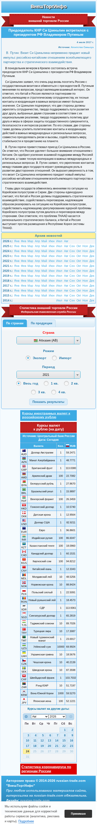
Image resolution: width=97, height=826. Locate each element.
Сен (72, 246)
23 (71, 746)
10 (27, 740)
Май (44, 241)
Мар (30, 241)
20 (49, 746)
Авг (66, 241)
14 (56, 740)
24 (27, 751)
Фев (23, 241)
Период (48, 367)
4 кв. (62, 392)
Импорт (65, 358)
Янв (16, 241)
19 (42, 746)
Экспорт (39, 358)
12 (42, 740)
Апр (37, 241)
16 (71, 740)
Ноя (85, 246)
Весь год (30, 383)
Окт (79, 246)
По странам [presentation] (15, 323)
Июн (52, 241)
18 (34, 746)
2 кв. (75, 383)
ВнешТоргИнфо (49, 6)
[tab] (15, 323)
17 (27, 746)
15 (64, 740)
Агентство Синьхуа (82, 47)
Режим (48, 351)
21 (56, 746)
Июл (59, 241)
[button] (48, 402)
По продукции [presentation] (41, 323)
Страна (48, 332)
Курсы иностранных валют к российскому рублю (46, 415)
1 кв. (54, 383)
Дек (91, 246)
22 (64, 746)
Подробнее (26, 821)
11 (34, 740)
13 (49, 740)
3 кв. (42, 392)
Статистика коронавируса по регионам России (46, 769)
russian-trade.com (34, 800)
